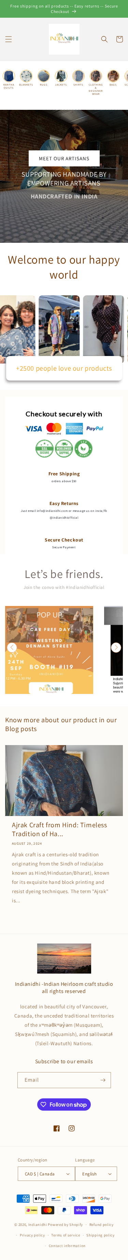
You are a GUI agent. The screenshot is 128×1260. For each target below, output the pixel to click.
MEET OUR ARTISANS (64, 158)
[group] (49, 650)
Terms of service (65, 1235)
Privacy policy (32, 1235)
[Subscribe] (103, 1080)
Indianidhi (37, 1224)
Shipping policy (100, 1235)
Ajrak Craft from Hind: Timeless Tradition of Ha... (59, 829)
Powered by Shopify (65, 1224)
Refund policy (101, 1224)
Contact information (67, 1245)
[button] (8, 39)
